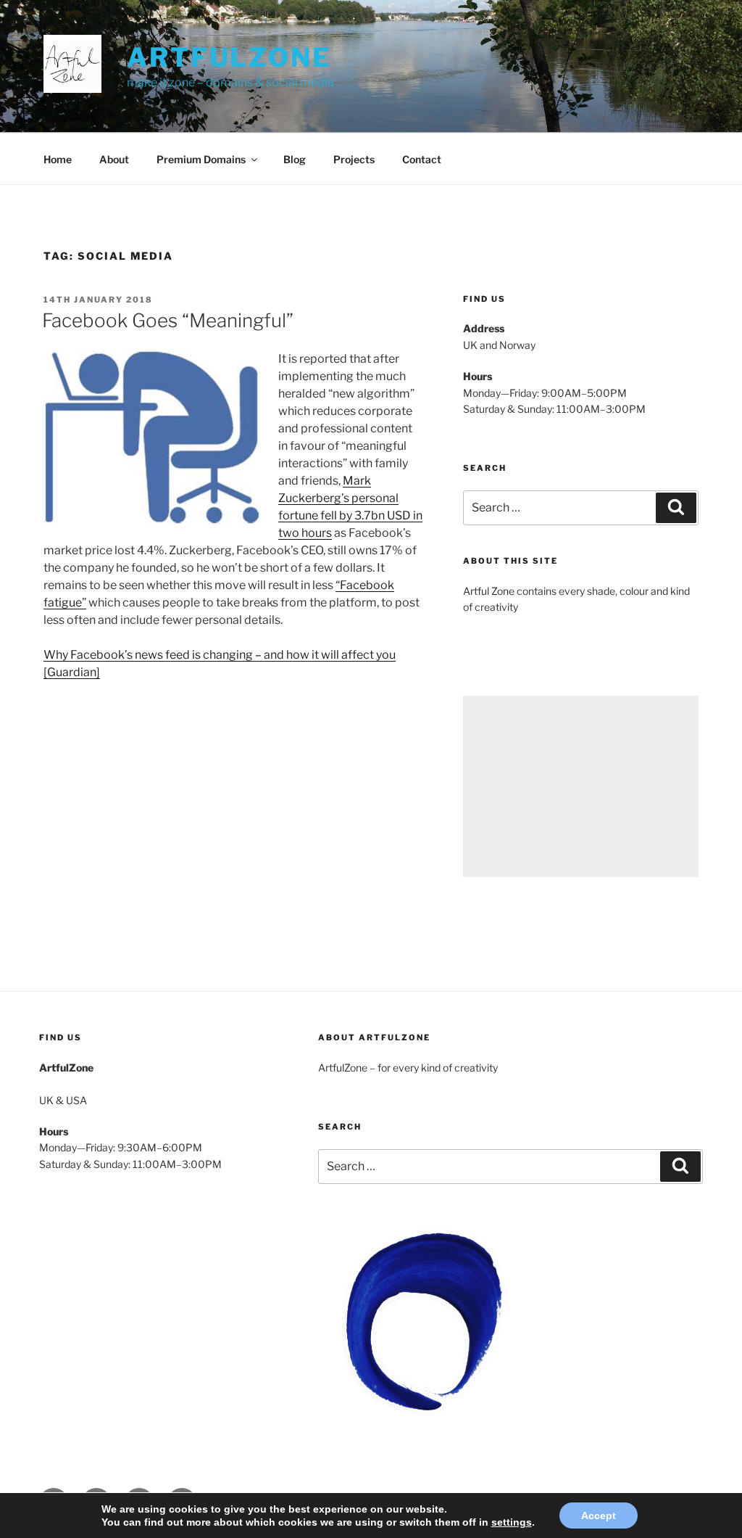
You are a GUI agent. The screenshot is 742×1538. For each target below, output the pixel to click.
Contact (421, 159)
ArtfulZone (229, 57)
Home (57, 159)
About (114, 159)
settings (511, 1522)
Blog (294, 159)
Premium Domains (201, 159)
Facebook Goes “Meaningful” (167, 320)
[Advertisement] (581, 786)
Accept (598, 1515)
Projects (354, 159)
